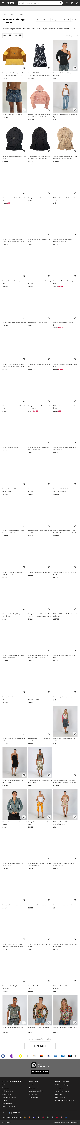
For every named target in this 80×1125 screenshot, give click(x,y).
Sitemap (4, 1100)
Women (12, 14)
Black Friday (59, 1094)
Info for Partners (60, 1097)
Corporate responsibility (36, 1091)
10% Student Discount (9, 1097)
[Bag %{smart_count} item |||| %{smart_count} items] (77, 3)
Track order (5, 1088)
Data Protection (7, 1103)
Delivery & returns (7, 1091)
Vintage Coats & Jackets (60, 20)
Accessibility (74, 1122)
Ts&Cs (67, 1122)
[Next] (75, 19)
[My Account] (67, 3)
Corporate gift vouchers (62, 1091)
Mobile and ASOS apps (62, 1085)
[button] (25, 1117)
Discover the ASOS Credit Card (64, 1100)
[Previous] (34, 19)
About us (31, 1085)
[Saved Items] (72, 3)
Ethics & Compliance (8, 1107)
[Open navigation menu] (3, 3)
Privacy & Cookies (59, 1122)
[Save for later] (23, 68)
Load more (40, 1046)
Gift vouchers (59, 1088)
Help (3, 1085)
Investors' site (33, 1094)
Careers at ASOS (34, 1088)
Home (4, 14)
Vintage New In (43, 20)
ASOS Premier (6, 1094)
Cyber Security (33, 1097)
